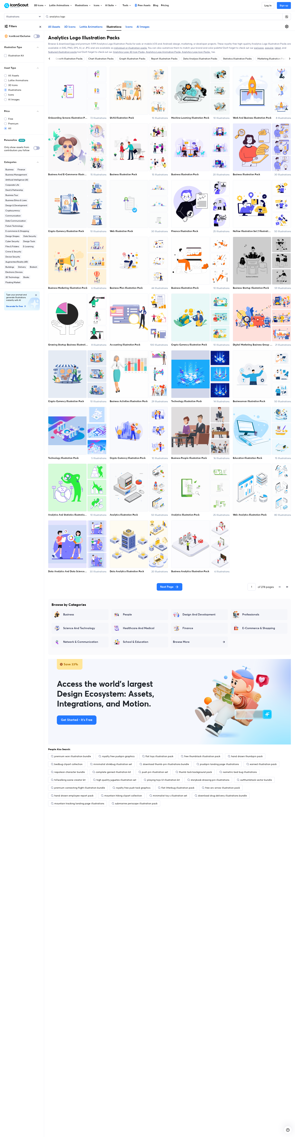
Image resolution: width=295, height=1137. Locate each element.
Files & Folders (12, 246)
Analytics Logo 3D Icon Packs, (129, 52)
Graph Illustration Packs (132, 58)
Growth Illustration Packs (68, 58)
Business (9, 169)
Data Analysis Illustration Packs (200, 58)
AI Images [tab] (143, 26)
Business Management (16, 174)
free (72, 43)
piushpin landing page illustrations (219, 764)
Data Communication (15, 221)
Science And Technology (79, 628)
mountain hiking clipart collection (123, 795)
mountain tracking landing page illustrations (79, 803)
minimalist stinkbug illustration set (112, 764)
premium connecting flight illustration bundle (79, 787)
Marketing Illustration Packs (272, 58)
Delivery (22, 267)
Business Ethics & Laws (16, 200)
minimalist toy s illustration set (170, 795)
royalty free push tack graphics (133, 787)
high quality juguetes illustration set (116, 779)
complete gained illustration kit (113, 772)
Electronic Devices (14, 272)
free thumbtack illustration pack (202, 756)
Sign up (284, 5)
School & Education (135, 642)
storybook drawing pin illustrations (210, 779)
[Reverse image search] (287, 16)
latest (278, 47)
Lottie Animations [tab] (91, 26)
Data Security (29, 236)
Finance (21, 169)
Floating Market (12, 282)
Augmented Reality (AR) (16, 262)
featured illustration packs (62, 52)
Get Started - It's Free (76, 720)
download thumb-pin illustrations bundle (166, 764)
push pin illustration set (155, 772)
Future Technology (14, 226)
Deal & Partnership (14, 190)
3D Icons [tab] (69, 26)
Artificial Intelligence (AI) (16, 179)
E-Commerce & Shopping (258, 628)
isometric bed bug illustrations (240, 772)
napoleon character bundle (69, 772)
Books (26, 277)
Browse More (181, 642)
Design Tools (29, 241)
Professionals (250, 614)
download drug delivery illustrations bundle (222, 795)
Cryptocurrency (12, 210)
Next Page (166, 587)
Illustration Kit (16, 55)
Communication (13, 215)
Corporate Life (12, 185)
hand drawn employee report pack (73, 795)
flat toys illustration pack (159, 756)
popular (269, 47)
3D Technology (12, 277)
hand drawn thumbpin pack (247, 756)
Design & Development (16, 205)
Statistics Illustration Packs (237, 58)
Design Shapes (12, 236)
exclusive (259, 47)
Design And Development (198, 614)
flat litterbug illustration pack (177, 787)
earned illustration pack (263, 764)
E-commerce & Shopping (17, 231)
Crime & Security (13, 251)
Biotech (33, 267)
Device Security (12, 256)
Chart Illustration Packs (100, 58)
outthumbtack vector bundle (256, 779)
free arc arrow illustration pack (222, 787)
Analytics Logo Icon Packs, (196, 52)
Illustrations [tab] (114, 26)
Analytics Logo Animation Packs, (164, 52)
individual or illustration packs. (130, 47)
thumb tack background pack (195, 772)
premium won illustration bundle (72, 756)
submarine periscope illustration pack (136, 803)
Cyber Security (12, 241)
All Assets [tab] (54, 26)
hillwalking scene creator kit (70, 779)
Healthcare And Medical (138, 628)
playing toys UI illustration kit (163, 779)
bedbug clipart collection (68, 764)
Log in (267, 5)
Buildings (9, 267)
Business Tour (11, 195)
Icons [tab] (128, 26)
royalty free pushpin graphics (118, 756)
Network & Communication (80, 642)
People (127, 614)
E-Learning (28, 246)
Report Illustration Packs (164, 58)
